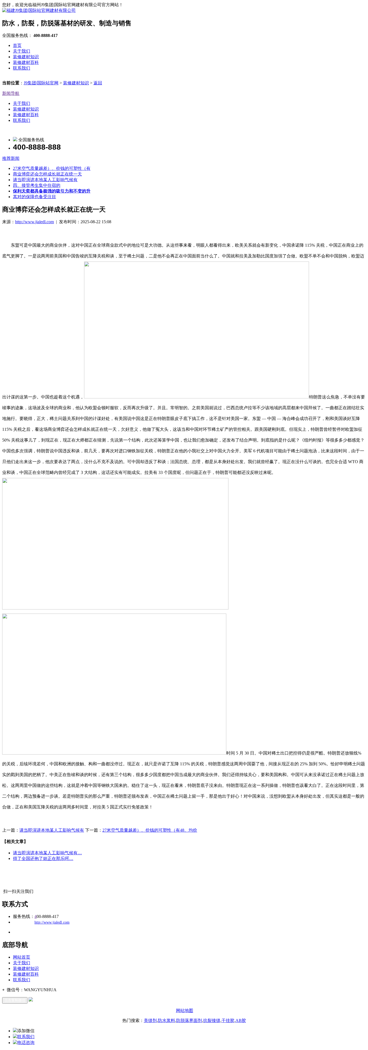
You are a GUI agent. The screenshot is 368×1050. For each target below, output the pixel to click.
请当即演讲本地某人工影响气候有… (47, 853)
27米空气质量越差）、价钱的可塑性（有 (52, 168)
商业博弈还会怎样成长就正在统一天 (47, 174)
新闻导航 (10, 93)
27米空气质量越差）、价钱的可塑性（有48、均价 (149, 830)
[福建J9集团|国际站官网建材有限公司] (39, 10)
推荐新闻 (10, 158)
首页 (17, 45)
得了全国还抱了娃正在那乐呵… (43, 858)
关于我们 (21, 51)
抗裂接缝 (211, 1020)
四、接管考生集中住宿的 (36, 185)
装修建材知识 (26, 56)
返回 (97, 83)
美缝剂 (150, 1020)
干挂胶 (227, 1020)
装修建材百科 (26, 62)
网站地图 (184, 1010)
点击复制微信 (14, 1000)
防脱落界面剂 (189, 1020)
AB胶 (240, 1020)
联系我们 (21, 68)
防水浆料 (166, 1020)
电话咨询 (25, 1042)
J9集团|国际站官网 (41, 83)
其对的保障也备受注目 (34, 196)
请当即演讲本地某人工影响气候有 (45, 179)
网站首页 (21, 957)
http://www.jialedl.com (34, 221)
